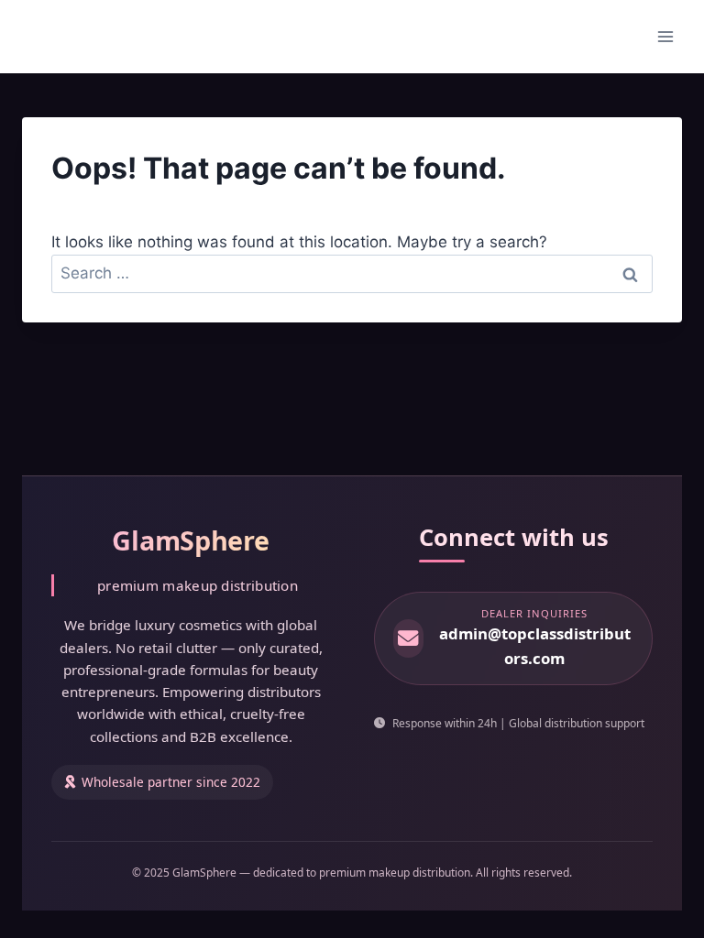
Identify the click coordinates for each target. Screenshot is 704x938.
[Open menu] (665, 36)
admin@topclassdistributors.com (535, 646)
